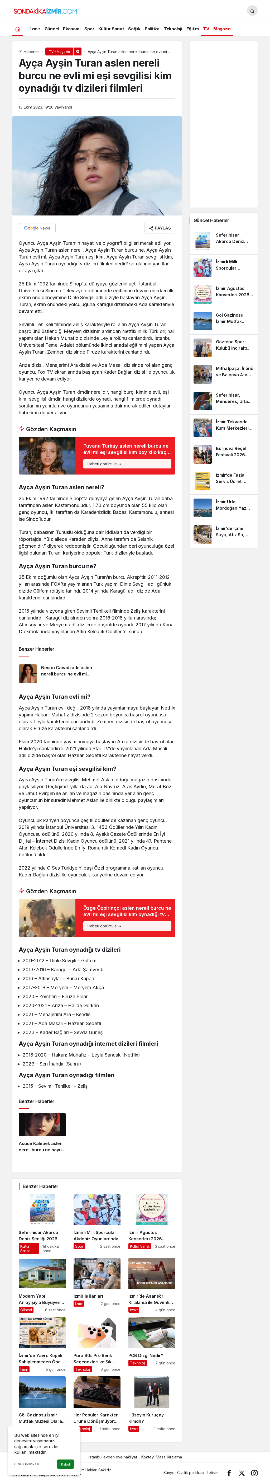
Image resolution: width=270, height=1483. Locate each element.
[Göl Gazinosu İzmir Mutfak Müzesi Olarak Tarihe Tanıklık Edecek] (42, 1404)
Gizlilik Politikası (26, 1464)
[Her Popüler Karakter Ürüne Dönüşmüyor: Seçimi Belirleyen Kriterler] (97, 1404)
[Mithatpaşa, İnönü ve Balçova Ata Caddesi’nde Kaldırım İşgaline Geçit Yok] (224, 374)
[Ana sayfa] (17, 28)
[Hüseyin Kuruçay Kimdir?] (151, 1404)
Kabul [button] (65, 1464)
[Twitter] (242, 1472)
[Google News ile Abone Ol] (37, 228)
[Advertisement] (224, 124)
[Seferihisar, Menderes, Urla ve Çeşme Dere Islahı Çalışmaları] (224, 401)
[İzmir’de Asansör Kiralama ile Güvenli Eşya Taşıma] (151, 1285)
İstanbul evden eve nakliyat (112, 1456)
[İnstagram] (254, 1472)
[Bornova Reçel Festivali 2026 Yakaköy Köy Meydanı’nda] (224, 454)
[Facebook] (229, 1472)
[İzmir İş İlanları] (97, 1285)
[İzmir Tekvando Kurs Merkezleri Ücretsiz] (224, 428)
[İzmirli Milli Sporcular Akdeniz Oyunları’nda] (97, 1224)
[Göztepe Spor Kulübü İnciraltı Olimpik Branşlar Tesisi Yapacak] (224, 348)
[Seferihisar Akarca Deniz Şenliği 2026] (42, 1224)
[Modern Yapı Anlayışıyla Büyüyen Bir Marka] (42, 1285)
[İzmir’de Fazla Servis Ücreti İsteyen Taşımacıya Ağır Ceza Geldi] (224, 481)
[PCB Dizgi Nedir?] (151, 1344)
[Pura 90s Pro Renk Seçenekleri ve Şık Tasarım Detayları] (97, 1344)
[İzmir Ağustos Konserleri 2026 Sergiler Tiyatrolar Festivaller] (151, 1224)
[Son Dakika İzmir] (45, 10)
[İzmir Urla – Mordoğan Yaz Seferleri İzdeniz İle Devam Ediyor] (224, 508)
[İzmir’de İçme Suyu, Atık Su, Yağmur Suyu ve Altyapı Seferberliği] (224, 534)
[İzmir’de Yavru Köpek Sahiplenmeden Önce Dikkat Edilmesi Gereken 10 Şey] (42, 1344)
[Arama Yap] (252, 10)
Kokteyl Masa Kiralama (161, 1456)
